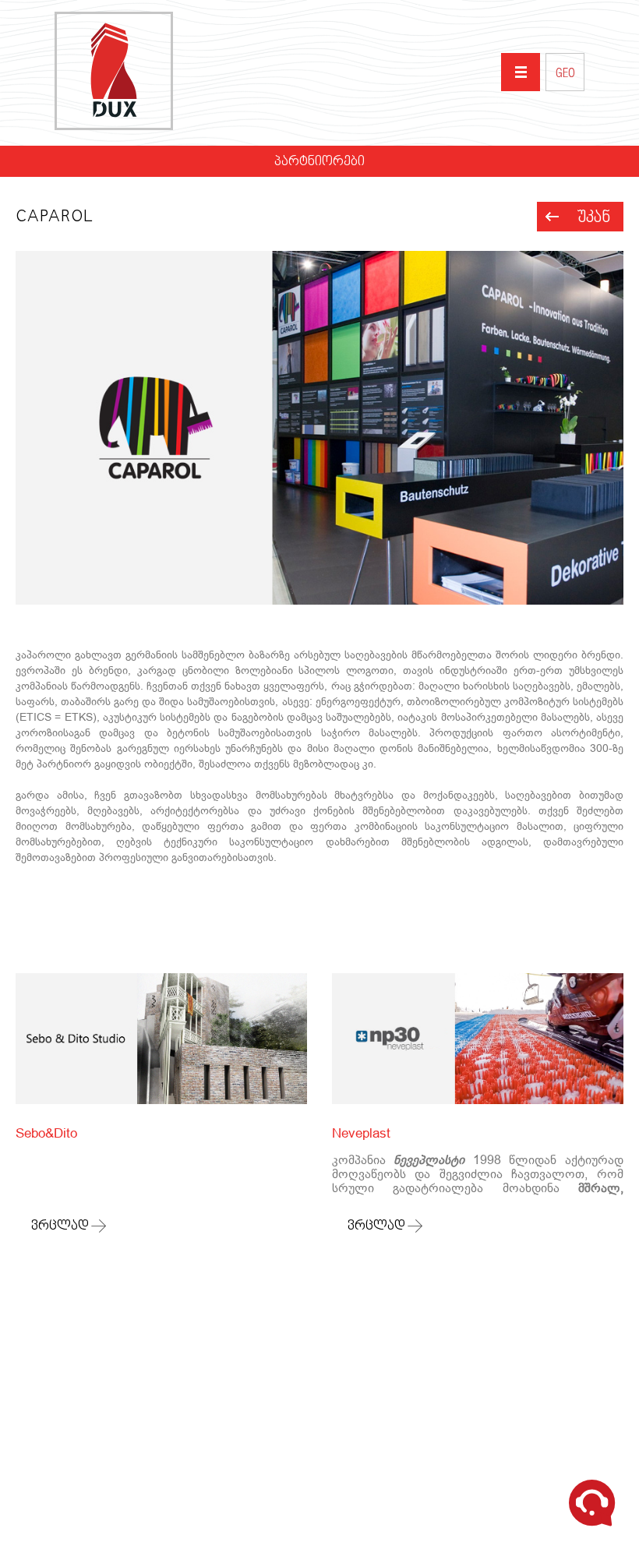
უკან (593, 218)
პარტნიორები (319, 162)
